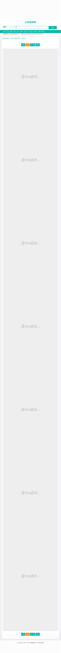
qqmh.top (35, 34)
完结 (15, 31)
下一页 (33, 44)
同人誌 (31, 31)
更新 (11, 31)
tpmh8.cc (17, 34)
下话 (38, 44)
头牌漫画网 (30, 22)
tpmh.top (26, 34)
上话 (23, 44)
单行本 (35, 31)
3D (27, 31)
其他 (43, 31)
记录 (8, 31)
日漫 (25, 31)
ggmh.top (30, 34)
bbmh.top (41, 34)
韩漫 (21, 31)
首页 (4, 31)
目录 (27, 44)
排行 (18, 31)
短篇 (39, 31)
